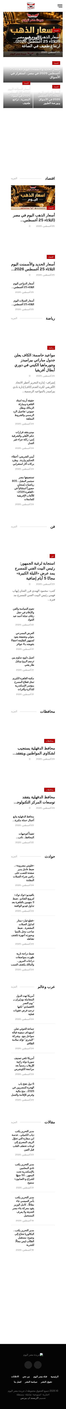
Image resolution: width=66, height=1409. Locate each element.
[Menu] (60, 6)
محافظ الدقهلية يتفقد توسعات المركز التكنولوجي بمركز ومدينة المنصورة (34, 800)
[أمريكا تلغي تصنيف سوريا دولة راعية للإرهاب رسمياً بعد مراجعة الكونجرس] (46, 1062)
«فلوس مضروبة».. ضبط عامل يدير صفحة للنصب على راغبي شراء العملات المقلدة (23, 873)
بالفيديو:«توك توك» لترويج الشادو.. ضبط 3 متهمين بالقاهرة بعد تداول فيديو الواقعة (23, 900)
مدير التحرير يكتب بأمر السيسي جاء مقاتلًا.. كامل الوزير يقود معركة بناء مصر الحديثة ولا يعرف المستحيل (23, 1206)
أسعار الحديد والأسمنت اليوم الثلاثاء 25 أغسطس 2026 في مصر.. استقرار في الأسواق (35, 73)
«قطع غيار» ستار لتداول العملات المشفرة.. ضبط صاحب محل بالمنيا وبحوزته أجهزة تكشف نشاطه (22, 929)
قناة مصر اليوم (40, 1376)
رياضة (51, 348)
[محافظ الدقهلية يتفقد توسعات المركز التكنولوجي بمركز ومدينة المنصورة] (33, 779)
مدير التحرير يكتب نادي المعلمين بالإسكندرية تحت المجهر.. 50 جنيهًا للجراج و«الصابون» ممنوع (24, 1173)
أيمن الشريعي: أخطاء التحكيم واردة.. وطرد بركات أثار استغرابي (23, 460)
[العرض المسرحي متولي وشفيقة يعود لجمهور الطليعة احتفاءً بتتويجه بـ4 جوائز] (46, 637)
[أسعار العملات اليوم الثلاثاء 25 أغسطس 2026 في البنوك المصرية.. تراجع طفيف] (46, 304)
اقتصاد (56, 30)
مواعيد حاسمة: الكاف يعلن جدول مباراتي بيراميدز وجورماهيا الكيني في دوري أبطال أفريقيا (34, 362)
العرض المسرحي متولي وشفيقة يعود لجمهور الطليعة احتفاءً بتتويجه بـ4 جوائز (22, 638)
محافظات (50, 741)
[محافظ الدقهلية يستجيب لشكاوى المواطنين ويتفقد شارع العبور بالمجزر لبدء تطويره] (33, 730)
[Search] (5, 6)
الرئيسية (54, 1376)
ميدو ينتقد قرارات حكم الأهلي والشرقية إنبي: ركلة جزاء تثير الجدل (23, 438)
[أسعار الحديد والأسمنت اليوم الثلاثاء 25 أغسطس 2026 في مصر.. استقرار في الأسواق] (33, 246)
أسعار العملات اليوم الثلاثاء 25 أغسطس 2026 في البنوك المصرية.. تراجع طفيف (19, 95)
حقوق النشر (46, 1382)
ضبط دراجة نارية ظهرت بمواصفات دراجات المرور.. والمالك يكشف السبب (22, 959)
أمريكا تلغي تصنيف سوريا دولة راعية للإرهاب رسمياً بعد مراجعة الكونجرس (24, 1064)
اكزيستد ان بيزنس (29, 1398)
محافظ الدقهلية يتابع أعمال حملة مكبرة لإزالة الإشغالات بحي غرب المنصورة (23, 818)
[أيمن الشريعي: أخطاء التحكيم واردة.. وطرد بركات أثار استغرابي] (46, 460)
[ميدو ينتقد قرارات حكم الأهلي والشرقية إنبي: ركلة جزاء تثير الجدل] (46, 436)
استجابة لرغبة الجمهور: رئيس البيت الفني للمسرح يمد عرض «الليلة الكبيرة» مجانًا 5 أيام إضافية (35, 570)
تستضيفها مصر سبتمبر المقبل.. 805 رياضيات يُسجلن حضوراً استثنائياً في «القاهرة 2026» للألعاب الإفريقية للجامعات (23, 488)
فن (52, 556)
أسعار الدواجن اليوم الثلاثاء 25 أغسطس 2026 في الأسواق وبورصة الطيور (49, 98)
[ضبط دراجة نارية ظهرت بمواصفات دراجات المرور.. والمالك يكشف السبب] (46, 957)
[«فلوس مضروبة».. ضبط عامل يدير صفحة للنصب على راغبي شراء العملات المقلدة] (46, 869)
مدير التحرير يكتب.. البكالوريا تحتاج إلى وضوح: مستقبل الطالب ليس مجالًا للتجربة (23, 1237)
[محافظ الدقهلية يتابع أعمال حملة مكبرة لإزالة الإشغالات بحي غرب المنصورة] (46, 820)
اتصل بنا (17, 1382)
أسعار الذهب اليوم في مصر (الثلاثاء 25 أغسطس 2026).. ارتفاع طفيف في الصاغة (37, 41)
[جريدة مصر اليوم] (31, 6)
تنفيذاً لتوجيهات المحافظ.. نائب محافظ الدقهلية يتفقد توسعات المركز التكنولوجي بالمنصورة (23, 835)
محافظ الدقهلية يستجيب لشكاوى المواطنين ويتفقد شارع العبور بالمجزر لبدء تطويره (35, 751)
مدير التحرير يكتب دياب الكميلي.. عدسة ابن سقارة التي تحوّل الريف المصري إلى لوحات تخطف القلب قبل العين (23, 1140)
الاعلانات (15, 1376)
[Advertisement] (33, 141)
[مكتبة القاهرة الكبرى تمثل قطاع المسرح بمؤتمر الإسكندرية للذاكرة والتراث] (46, 682)
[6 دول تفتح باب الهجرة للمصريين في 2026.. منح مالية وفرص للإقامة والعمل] (46, 1088)
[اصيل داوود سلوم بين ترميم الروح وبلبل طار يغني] (46, 661)
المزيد (14, 178)
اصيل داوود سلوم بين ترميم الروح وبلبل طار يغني (23, 661)
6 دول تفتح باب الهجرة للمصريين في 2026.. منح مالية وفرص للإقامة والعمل (22, 1089)
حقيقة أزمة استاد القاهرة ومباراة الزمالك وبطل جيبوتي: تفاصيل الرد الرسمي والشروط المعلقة (23, 409)
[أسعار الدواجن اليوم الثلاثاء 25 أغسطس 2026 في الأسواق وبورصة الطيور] (46, 287)
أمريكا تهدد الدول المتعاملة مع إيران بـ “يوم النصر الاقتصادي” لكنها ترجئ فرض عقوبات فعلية (23, 1004)
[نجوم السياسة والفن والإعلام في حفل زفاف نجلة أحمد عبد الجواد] (46, 612)
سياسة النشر (31, 1382)
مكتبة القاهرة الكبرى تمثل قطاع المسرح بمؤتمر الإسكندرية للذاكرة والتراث (23, 684)
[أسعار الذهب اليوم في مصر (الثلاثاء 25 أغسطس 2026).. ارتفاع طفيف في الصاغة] (33, 34)
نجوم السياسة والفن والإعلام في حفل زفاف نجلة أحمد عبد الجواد (23, 614)
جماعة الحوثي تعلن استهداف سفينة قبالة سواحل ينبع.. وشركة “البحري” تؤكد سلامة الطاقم (23, 1036)
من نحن (26, 1376)
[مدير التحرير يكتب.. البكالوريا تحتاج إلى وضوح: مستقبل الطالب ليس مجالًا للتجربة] (46, 1234)
